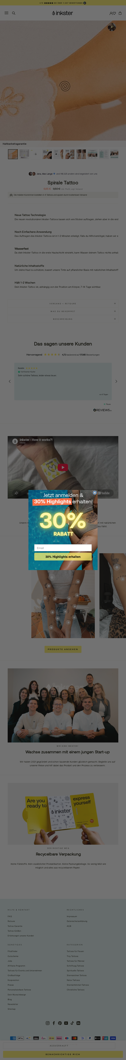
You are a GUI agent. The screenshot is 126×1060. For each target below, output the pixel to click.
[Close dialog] (94, 492)
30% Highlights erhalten (63, 556)
